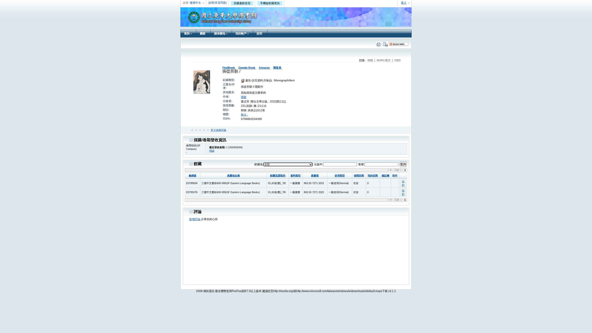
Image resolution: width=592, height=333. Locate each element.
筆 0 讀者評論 (218, 130)
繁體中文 (195, 2)
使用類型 (340, 175)
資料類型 (295, 175)
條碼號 (192, 175)
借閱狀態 (359, 175)
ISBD (397, 60)
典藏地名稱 (233, 175)
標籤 (370, 60)
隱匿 (244, 97)
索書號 (315, 175)
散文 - (244, 114)
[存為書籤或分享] (400, 44)
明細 (211, 150)
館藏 (198, 164)
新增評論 (195, 219)
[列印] (379, 44)
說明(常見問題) (217, 2)
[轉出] (385, 44)
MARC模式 (384, 60)
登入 (404, 2)
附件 (395, 175)
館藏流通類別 (277, 175)
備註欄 (385, 175)
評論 (198, 212)
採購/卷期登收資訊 (210, 140)
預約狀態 (373, 175)
